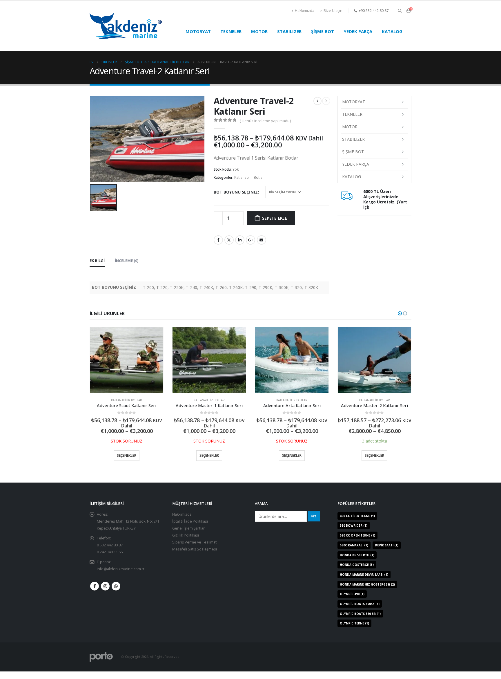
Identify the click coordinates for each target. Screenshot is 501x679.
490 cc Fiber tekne (357, 523)
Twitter (229, 240)
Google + (250, 240)
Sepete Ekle (274, 218)
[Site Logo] (126, 26)
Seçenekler (126, 455)
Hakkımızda (304, 10)
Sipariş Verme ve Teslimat (194, 549)
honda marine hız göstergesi (367, 592)
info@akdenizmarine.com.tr (120, 576)
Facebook (218, 240)
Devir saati (386, 552)
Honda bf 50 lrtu (357, 562)
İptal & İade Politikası (190, 528)
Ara (314, 523)
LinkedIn (239, 240)
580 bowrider (353, 533)
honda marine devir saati (364, 582)
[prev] (317, 101)
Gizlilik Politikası (185, 542)
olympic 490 (352, 601)
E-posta (261, 240)
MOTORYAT (198, 31)
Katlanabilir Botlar (249, 177)
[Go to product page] (126, 360)
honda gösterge (357, 572)
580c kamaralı (354, 552)
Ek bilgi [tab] (97, 260)
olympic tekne (354, 631)
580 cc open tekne (357, 543)
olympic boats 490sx (360, 611)
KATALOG (392, 31)
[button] (399, 10)
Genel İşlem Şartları (189, 535)
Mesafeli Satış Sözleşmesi (194, 556)
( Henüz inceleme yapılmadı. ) (265, 120)
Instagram (105, 593)
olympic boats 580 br (360, 621)
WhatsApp (116, 593)
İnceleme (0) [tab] (126, 260)
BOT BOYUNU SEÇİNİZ (236, 192)
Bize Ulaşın (333, 10)
